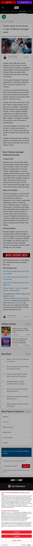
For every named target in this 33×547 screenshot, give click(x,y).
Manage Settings (16, 540)
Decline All (17, 536)
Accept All (16, 532)
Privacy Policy (5, 545)
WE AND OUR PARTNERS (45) (10, 511)
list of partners (10, 524)
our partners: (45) (9, 512)
